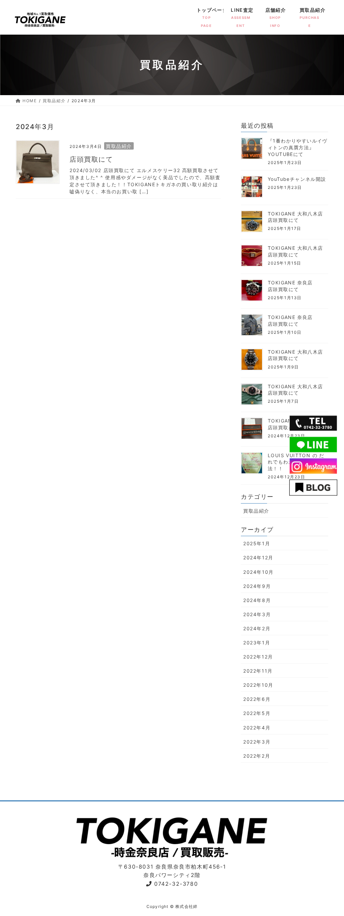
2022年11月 (258, 671)
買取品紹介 (119, 146)
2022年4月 (256, 727)
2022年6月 (256, 699)
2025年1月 (256, 543)
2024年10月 (258, 572)
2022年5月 (256, 713)
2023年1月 (256, 642)
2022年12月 (258, 657)
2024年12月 (258, 557)
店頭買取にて (91, 159)
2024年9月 (257, 586)
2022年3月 (256, 742)
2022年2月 (256, 756)
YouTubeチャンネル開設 (297, 179)
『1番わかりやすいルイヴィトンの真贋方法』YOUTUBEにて (298, 147)
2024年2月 (256, 628)
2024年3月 (257, 614)
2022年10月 (258, 685)
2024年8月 (257, 600)
